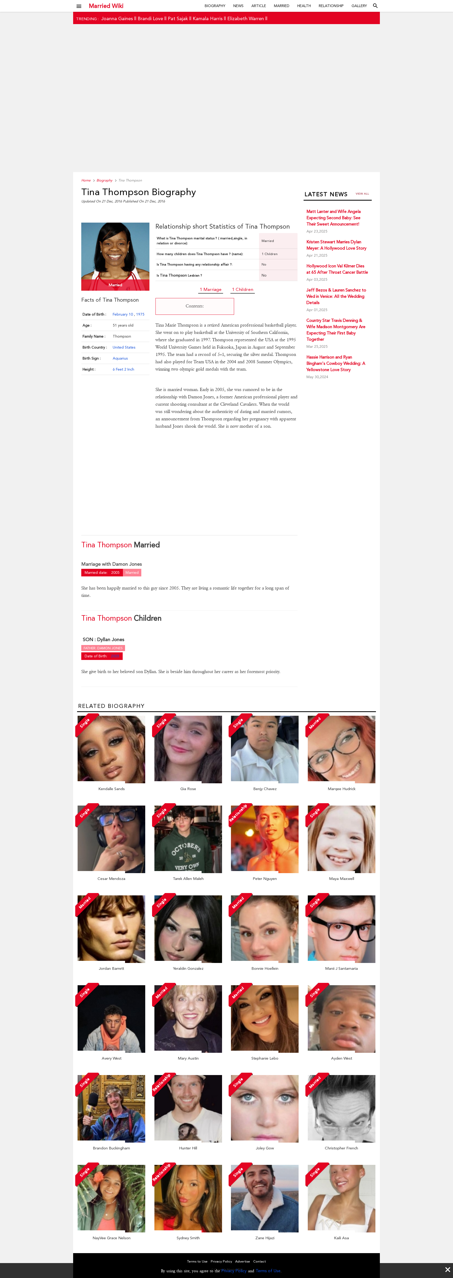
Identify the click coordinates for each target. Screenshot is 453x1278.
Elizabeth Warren (245, 18)
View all (362, 193)
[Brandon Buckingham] (111, 1141)
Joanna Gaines (117, 18)
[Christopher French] (341, 1141)
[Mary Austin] (188, 1051)
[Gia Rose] (188, 782)
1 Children (242, 289)
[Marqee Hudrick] (341, 782)
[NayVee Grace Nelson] (111, 1231)
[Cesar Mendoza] (111, 871)
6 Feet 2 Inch (123, 369)
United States (124, 347)
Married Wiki (106, 5)
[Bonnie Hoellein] (265, 961)
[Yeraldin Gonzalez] (188, 961)
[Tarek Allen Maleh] (188, 871)
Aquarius (120, 358)
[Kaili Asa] (341, 1231)
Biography (215, 6)
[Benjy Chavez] (265, 782)
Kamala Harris (208, 18)
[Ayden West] (341, 1051)
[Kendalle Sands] (111, 782)
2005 (115, 656)
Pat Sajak (178, 18)
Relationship (331, 6)
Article (258, 6)
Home (85, 180)
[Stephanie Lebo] (265, 1051)
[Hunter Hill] (188, 1141)
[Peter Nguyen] (265, 871)
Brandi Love (150, 18)
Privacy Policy (234, 1270)
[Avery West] (111, 1051)
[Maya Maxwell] (341, 871)
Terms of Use (268, 1270)
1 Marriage (211, 289)
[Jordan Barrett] (111, 961)
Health (304, 6)
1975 (140, 314)
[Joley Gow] (265, 1141)
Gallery (359, 6)
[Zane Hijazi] (265, 1231)
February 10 (123, 314)
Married (281, 6)
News (238, 6)
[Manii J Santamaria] (341, 961)
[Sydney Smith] (188, 1231)
